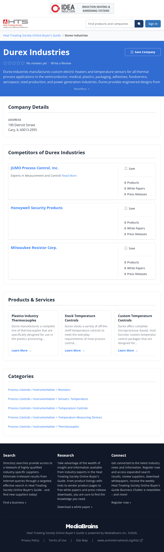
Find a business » (14, 502)
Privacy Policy (30, 540)
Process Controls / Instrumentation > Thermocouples (43, 426)
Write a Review (61, 63)
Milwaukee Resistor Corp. (34, 247)
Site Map (82, 540)
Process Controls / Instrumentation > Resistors (39, 390)
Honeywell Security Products (37, 207)
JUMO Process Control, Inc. (34, 167)
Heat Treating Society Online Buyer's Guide (32, 35)
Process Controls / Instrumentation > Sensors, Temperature (48, 399)
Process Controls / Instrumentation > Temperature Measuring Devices (55, 417)
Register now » (121, 502)
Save (132, 168)
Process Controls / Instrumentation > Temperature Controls (48, 408)
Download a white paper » (74, 507)
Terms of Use (57, 540)
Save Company (145, 52)
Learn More (19, 350)
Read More (69, 175)
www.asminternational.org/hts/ (118, 540)
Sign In (153, 24)
